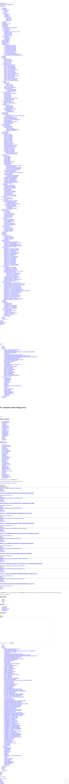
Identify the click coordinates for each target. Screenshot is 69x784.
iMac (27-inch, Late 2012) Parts (9, 64)
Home (1, 481)
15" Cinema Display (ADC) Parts (10, 45)
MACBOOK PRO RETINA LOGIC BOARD (12, 710)
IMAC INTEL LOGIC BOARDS (10, 679)
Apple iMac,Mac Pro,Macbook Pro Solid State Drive (15, 115)
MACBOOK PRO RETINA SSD (10, 711)
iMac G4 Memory (7, 159)
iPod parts (4, 472)
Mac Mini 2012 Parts (7, 188)
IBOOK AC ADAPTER (8, 367)
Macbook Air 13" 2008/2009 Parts (10, 254)
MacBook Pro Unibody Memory (9, 171)
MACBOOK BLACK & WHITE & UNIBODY (12, 385)
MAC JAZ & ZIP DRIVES (9, 686)
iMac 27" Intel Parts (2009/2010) (10, 74)
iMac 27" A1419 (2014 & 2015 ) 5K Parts (11, 75)
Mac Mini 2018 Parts (7, 189)
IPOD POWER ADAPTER (9, 683)
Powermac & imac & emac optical (10, 204)
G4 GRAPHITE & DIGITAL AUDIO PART (12, 364)
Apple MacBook (5, 26)
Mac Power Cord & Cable (6, 209)
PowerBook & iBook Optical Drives (10, 201)
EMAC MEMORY (7, 362)
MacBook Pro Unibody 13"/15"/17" (10, 146)
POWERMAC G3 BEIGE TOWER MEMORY (12, 728)
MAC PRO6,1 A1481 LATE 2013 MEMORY (12, 695)
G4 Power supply (7, 212)
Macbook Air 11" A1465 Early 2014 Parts (11, 248)
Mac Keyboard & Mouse (6, 125)
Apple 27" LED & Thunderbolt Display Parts (12, 54)
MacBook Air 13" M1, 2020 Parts (10, 260)
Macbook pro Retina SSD (8, 123)
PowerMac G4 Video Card (8, 237)
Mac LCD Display (5, 132)
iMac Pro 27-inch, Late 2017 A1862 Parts (11, 80)
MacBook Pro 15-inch (8, 33)
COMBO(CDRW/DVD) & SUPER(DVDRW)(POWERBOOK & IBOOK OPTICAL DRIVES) (21, 356)
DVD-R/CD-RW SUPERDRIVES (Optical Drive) (13, 357)
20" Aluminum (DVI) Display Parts (10, 47)
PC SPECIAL (6, 394)
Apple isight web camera (6, 23)
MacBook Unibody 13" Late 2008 (10, 246)
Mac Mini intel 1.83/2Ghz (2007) (10, 191)
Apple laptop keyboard (8, 127)
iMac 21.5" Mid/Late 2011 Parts (9, 70)
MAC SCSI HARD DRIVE (9, 698)
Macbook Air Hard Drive (8, 122)
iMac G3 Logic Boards (8, 137)
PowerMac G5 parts (7, 315)
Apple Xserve (4, 43)
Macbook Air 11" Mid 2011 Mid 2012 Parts (11, 252)
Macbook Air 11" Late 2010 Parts (10, 251)
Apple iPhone (4, 22)
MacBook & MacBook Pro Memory (10, 170)
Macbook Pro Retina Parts (6, 281)
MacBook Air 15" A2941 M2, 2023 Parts (11, 264)
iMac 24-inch (8, 19)
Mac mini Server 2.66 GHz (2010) (10, 195)
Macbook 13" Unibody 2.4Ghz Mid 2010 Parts (12, 244)
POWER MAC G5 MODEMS (9, 719)
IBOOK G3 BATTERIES (8, 368)
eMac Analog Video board (8, 101)
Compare (3, 769)
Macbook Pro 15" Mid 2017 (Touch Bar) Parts (12, 296)
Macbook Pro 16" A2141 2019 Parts (10, 297)
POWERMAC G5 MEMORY (9, 737)
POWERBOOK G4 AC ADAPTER (10, 724)
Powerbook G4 (7, 38)
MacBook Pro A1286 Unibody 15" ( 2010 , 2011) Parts (13, 271)
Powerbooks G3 (7, 39)
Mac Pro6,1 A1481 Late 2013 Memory (13, 169)
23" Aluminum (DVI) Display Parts (10, 50)
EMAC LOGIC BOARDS (9, 361)
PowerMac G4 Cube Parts (8, 313)
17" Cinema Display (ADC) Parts (10, 46)
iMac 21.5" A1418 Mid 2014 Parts (10, 68)
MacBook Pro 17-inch (8, 35)
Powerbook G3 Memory (8, 173)
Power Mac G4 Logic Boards (9, 148)
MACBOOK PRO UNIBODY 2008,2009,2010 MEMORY (14, 713)
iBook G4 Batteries (9, 106)
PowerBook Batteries (8, 109)
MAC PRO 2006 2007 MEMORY (10, 691)
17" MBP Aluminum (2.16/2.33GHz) (10, 269)
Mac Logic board (5, 133)
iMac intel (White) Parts (8, 88)
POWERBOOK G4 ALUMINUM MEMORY (12, 725)
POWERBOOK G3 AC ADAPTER (10, 720)
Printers (5, 387)
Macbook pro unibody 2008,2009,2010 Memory (14, 172)
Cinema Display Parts (6, 44)
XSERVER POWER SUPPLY (9, 740)
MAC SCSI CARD (7, 697)
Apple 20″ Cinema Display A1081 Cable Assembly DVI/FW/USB (17, 523)
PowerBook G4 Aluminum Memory (12, 175)
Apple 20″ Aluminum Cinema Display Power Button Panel (17, 543)
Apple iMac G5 (7, 15)
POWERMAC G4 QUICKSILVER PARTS (12, 735)
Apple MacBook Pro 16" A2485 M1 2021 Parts (12, 282)
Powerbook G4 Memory (8, 174)
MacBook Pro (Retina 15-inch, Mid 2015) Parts (12, 285)
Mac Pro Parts (4, 218)
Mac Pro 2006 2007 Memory (11, 166)
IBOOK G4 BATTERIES (8, 371)
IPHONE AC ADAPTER (8, 682)
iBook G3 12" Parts (7, 58)
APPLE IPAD (6, 380)
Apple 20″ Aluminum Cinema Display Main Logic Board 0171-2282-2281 (19, 533)
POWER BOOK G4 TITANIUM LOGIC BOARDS (13, 715)
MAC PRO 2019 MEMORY (9, 692)
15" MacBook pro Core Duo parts (10, 267)
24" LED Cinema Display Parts (9, 52)
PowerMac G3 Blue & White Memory (10, 178)
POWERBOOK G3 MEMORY (9, 722)
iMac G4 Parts (6, 83)
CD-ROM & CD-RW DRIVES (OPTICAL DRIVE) (13, 354)
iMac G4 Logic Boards (8, 138)
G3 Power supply (7, 211)
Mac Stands (4, 232)
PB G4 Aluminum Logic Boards (12, 152)
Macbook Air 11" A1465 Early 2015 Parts (11, 249)
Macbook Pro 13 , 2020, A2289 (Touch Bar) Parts (12, 288)
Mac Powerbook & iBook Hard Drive (10, 117)
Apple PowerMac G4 (5, 41)
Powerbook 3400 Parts (8, 303)
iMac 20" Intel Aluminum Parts (9, 66)
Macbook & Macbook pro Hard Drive (10, 121)
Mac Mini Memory (7, 162)
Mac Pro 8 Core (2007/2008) (9, 223)
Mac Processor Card (5, 226)
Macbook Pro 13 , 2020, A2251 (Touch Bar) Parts (12, 287)
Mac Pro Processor (7, 227)
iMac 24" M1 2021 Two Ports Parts (10, 72)
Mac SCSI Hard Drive (8, 120)
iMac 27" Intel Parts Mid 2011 (9, 77)
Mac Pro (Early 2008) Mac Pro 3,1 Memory (13, 165)
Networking (4, 300)
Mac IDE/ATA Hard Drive (8, 116)
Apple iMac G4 (7, 14)
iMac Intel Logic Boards (8, 140)
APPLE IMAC (6, 395)
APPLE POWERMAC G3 (9, 391)
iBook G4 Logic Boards (8, 136)
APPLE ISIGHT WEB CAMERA (10, 352)
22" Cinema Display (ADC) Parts (10, 49)
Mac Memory (4, 154)
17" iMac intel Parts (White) (11, 89)
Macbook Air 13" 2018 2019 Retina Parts (11, 256)
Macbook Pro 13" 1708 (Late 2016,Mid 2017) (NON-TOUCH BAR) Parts (17, 290)
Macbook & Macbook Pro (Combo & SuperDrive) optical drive (15, 700)
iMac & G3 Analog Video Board (9, 102)
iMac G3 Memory (7, 158)
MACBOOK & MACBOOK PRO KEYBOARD (13, 705)
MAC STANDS (7, 743)
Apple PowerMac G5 (5, 42)
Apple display (6, 386)
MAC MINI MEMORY (8, 687)
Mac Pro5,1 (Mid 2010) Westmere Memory (13, 168)
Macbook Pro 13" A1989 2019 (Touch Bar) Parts (12, 292)
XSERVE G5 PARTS (8, 739)
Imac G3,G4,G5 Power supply (9, 214)
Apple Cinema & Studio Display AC (10, 93)
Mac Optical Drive (5, 199)
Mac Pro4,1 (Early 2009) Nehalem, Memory (14, 167)
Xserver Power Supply (8, 217)
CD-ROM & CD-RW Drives (11, 205)
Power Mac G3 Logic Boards (9, 147)
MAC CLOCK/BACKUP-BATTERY (11, 684)
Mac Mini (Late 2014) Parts (9, 185)
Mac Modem (4, 196)
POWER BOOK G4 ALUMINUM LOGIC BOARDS (13, 714)
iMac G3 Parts (6, 82)
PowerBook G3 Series (10, 110)
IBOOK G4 (6, 384)
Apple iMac (4, 430)
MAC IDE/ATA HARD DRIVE (9, 685)
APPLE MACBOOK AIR (8, 388)
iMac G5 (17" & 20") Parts (9, 86)
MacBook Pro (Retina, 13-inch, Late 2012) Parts (12, 286)
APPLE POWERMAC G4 (9, 392)
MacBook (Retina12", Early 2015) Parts (11, 241)
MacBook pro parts (5, 266)
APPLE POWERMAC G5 (9, 393)
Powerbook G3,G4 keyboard (11, 130)
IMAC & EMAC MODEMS (9, 374)
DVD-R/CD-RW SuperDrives (11, 206)
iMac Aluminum (7, 16)
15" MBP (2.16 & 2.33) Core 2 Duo (10, 268)
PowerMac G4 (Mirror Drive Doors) (10, 312)
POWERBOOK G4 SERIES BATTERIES (11, 726)
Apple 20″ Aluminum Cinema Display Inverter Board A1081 (17, 493)
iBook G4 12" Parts (7, 61)
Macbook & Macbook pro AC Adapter (11, 98)
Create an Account (3, 778)
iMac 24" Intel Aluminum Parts (9, 71)
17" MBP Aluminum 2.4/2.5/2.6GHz (10, 270)
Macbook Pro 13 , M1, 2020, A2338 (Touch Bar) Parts (13, 289)
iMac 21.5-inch (9, 18)
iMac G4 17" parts (9, 85)
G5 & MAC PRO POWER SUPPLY (10, 366)
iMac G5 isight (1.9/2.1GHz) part (10, 87)
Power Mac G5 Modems (8, 198)
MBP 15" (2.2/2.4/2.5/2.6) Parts (9, 280)
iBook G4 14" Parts (7, 62)
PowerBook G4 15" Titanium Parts (10, 307)
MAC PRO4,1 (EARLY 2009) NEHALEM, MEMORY (14, 693)
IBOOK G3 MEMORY (8, 370)
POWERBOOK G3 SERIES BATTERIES (11, 723)
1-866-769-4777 (3, 3)
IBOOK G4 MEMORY (8, 373)
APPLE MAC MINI (7, 389)
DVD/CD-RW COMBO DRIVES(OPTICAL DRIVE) (13, 359)
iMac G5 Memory (7, 160)
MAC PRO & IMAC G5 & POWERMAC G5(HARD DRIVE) (15, 690)
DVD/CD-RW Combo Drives (11, 208)
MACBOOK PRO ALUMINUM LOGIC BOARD (13, 709)
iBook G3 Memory (7, 156)
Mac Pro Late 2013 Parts (8, 225)
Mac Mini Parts (4, 184)
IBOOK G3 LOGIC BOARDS (9, 369)
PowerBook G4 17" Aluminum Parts (10, 308)
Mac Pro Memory (7, 164)
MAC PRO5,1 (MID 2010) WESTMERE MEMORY (13, 694)
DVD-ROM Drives (9, 207)
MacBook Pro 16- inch (8, 34)
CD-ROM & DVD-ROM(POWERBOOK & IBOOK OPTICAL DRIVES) (17, 355)
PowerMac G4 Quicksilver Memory (10, 181)
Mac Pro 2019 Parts (7, 222)
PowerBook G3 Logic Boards (9, 150)
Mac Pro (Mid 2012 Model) (9, 221)
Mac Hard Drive (5, 113)
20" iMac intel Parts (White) (11, 90)
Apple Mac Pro (4, 25)
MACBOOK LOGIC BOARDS (10, 708)
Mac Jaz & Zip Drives (6, 124)
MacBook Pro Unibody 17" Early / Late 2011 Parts (13, 278)
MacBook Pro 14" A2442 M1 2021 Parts (11, 293)
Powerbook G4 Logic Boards (9, 151)
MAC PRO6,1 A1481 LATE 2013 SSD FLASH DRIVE (14, 696)
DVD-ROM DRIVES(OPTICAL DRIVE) (11, 358)
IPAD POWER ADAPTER (9, 681)
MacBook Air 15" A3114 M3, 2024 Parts (11, 265)
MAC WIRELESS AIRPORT (9, 699)
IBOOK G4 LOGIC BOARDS (9, 372)
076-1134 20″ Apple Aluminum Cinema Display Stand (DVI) (16, 553)
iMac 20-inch (8, 17)
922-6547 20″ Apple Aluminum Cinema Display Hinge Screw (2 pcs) (18, 573)
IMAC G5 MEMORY (8, 677)
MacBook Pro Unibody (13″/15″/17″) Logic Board (13, 712)
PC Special (4, 301)
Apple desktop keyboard (8, 126)
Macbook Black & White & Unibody (10, 27)
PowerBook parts (5, 302)
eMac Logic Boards (7, 134)
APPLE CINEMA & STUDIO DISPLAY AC (12, 349)
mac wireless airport (5, 239)
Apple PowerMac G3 (5, 40)
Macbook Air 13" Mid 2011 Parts (10, 261)
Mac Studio (4, 233)
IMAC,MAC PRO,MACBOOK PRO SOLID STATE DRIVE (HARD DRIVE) (18, 680)
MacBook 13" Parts (5, 240)
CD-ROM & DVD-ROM (10, 202)
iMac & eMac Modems (8, 197)
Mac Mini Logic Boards (8, 141)
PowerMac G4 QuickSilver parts (9, 314)
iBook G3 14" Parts (7, 59)
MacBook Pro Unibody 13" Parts (10, 272)
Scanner (3, 437)
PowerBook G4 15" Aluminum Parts (10, 306)
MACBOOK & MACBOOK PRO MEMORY (12, 706)
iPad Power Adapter (7, 95)
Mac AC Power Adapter (6, 92)
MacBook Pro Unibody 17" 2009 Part (10, 277)
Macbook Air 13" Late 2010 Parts (10, 259)
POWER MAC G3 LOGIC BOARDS (11, 716)
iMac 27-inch (8, 20)
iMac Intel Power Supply (8, 215)
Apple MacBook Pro (5, 30)
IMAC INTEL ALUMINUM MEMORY (11, 678)
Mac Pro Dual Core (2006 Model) (10, 224)
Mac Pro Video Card (7, 235)
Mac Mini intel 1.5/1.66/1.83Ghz (10, 190)
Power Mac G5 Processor (8, 228)
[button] (2, 497)
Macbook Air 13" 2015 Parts (9, 255)
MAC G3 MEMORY (8, 376)
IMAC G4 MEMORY (8, 676)
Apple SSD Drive (7, 114)
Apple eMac (4, 9)
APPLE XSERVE (7, 379)
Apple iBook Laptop (5, 10)
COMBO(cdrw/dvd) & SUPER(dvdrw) (13, 203)
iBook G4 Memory (7, 157)
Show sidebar (2, 485)
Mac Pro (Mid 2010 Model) (9, 220)
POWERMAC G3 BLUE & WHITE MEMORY (12, 729)
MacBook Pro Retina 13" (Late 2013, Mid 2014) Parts (13, 298)
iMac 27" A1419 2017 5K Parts (9, 76)
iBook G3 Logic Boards (8, 135)
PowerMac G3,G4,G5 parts (7, 309)
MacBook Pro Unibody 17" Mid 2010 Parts (11, 279)
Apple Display (4, 8)
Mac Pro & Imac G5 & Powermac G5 (10, 118)
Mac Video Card (5, 234)
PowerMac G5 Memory (8, 183)
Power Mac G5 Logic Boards (9, 149)
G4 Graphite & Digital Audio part (10, 310)
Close (1, 416)
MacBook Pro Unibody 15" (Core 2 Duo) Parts (12, 276)
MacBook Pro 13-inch (8, 32)
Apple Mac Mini (5, 24)
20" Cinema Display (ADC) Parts (10, 48)
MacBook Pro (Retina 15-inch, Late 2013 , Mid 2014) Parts (14, 283)
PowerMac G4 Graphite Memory (10, 179)
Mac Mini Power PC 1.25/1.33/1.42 (10, 194)
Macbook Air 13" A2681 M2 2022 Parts (11, 253)
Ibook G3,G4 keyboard (10, 128)
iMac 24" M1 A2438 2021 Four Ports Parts (11, 73)
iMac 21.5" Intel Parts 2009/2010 (10, 67)
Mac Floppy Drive (5, 112)
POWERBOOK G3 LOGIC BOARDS (11, 721)
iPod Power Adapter (7, 97)
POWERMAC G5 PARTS (9, 738)
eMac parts (4, 471)
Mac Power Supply (5, 210)
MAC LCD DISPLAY (8, 741)
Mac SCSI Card (5, 460)
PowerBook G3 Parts (8, 304)
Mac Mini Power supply (8, 216)
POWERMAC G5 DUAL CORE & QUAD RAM (13, 736)
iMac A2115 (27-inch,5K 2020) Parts (10, 79)
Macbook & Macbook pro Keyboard (12, 129)
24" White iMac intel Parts (10, 91)
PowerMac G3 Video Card (8, 236)
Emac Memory (6, 155)
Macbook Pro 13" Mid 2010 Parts (12, 275)
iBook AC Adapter (7, 94)
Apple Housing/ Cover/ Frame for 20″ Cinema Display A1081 (17, 503)
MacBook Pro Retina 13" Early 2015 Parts (11, 299)
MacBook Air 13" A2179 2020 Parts (10, 257)
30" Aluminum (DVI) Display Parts (10, 53)
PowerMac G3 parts (7, 311)
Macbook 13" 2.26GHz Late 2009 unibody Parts (12, 242)
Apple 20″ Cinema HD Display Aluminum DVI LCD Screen (16, 513)
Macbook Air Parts (5, 247)
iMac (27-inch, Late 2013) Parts (9, 65)
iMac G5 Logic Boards (8, 139)
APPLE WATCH (7, 390)
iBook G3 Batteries (9, 105)
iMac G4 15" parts (9, 84)
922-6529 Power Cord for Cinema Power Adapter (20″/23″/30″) (17, 583)
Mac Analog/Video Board (6, 446)
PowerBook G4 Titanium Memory (12, 176)
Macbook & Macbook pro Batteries (10, 108)
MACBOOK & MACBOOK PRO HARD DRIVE (13, 704)
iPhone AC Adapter (7, 96)
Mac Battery (4, 103)
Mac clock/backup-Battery (8, 107)
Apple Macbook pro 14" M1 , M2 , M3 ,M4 (11, 31)
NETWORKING (7, 744)
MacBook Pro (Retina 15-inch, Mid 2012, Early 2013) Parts (14, 284)
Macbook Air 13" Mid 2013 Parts (10, 263)
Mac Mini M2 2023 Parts (8, 193)
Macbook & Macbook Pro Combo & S (11, 200)
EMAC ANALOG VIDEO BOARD (10, 360)
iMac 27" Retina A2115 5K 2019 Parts (11, 78)
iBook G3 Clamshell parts (8, 60)
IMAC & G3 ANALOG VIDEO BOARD (11, 375)
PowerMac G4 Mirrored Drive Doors (10, 180)
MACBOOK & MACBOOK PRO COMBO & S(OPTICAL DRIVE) (16, 703)
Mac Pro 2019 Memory (8, 163)
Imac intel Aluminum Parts (6, 63)
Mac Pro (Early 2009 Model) (9, 219)
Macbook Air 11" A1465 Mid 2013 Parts (11, 250)
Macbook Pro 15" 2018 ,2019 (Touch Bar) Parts (12, 295)
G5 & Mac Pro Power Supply (9, 213)
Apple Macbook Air (5, 28)
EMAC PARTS (7, 363)
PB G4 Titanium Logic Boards (11, 153)
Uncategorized (4, 318)
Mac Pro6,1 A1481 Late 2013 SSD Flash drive (12, 119)
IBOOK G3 (6, 383)
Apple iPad (4, 21)
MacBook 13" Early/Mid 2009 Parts (10, 243)
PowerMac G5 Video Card (8, 238)
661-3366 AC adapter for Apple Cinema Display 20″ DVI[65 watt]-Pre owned (21, 563)
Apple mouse (6, 131)
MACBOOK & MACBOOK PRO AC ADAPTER (13, 701)
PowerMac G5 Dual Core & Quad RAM (11, 182)
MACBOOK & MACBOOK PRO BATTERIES (12, 702)
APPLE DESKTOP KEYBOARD (10, 350)
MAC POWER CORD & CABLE (10, 742)
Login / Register (4, 770)
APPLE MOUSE (7, 353)
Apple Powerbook (5, 36)
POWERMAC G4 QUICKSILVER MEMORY (12, 734)
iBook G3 (6, 11)
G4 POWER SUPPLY (8, 365)
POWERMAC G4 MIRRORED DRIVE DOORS (13, 733)
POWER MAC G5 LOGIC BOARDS (11, 718)
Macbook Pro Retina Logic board (10, 145)
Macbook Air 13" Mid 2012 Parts (10, 262)
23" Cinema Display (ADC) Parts (10, 51)
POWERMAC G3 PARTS (9, 730)
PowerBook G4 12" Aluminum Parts (10, 305)
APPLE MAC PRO (7, 381)
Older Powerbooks (7, 37)
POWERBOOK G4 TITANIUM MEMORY (12, 727)
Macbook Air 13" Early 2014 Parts (10, 258)
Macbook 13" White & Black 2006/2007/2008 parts (13, 245)
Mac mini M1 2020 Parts (8, 192)
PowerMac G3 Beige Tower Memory (10, 177)
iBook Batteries (7, 104)
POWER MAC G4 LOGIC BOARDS (11, 717)
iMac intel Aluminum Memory (9, 161)
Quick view (2, 490)
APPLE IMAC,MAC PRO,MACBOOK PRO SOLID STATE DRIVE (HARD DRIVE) (19, 351)
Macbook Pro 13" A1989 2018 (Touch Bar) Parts (12, 291)
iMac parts (4, 81)
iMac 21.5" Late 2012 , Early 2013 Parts (11, 69)
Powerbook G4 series (10, 111)
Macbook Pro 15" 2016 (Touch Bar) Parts (11, 294)
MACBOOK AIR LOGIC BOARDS (10, 707)
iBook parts (4, 465)
